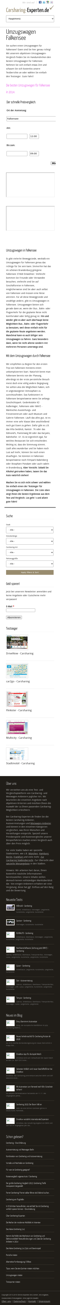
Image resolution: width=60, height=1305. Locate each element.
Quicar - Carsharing (23, 965)
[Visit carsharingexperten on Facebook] (40, 3)
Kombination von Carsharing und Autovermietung (24, 1156)
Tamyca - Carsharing (23, 998)
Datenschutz (19, 1301)
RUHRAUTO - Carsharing (24, 933)
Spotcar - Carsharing (23, 920)
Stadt (8, 525)
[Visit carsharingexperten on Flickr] (51, 3)
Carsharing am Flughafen (15, 1199)
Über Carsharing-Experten (15, 1215)
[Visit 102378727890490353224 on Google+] (48, 3)
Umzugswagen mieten (14, 1275)
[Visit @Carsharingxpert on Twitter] (44, 3)
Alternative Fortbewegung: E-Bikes (18, 1261)
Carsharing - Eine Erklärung (16, 1143)
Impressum (44, 1301)
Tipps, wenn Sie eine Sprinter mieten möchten (22, 1268)
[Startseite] (30, 10)
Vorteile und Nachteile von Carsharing (19, 1163)
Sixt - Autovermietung (24, 980)
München (33, 853)
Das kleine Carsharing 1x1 (15, 1229)
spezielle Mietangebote (18, 863)
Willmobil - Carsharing (24, 906)
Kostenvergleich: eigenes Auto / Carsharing (21, 1176)
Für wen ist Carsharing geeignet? (18, 1169)
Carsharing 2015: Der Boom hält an (29, 1104)
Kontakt (32, 1301)
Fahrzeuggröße (12, 559)
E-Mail (10, 606)
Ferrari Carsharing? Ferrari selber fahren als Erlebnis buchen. (27, 1192)
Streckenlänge (11, 536)
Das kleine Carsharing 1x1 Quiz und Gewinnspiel (23, 1248)
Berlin (9, 857)
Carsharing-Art (12, 547)
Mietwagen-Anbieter (40, 823)
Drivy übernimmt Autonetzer (26, 1021)
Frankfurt (19, 857)
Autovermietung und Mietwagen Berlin (20, 1149)
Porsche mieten (11, 1255)
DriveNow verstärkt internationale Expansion (32, 1119)
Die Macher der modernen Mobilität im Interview (23, 1222)
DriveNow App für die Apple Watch (28, 1054)
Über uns (6, 1301)
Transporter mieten (13, 1282)
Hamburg (43, 853)
